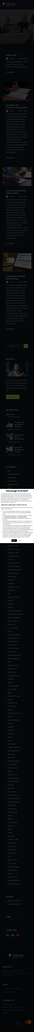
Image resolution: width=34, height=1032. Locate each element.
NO (20, 540)
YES (14, 540)
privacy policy (22, 517)
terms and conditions (10, 517)
